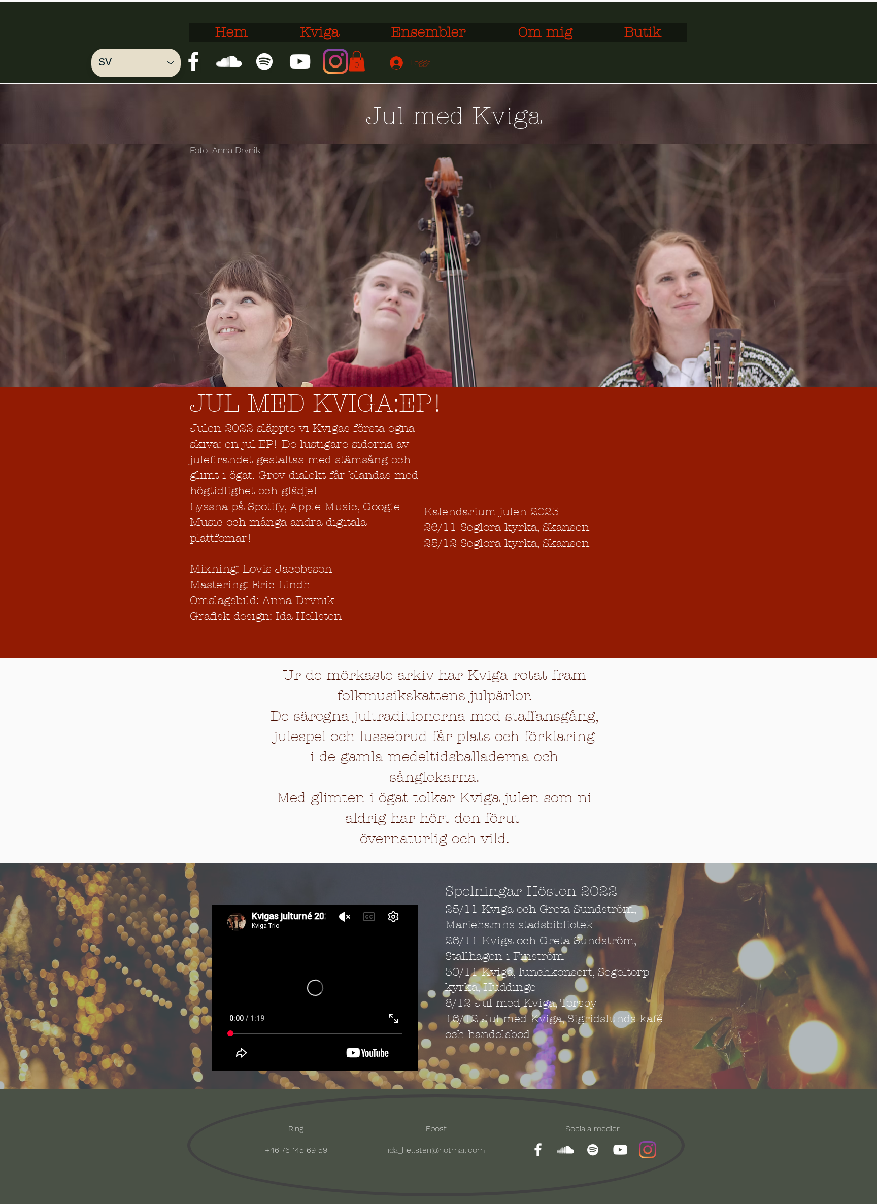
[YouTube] (300, 61)
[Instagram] (335, 61)
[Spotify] (264, 61)
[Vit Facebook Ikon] (193, 61)
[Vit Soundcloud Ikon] (229, 61)
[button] (356, 61)
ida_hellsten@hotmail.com (436, 1150)
